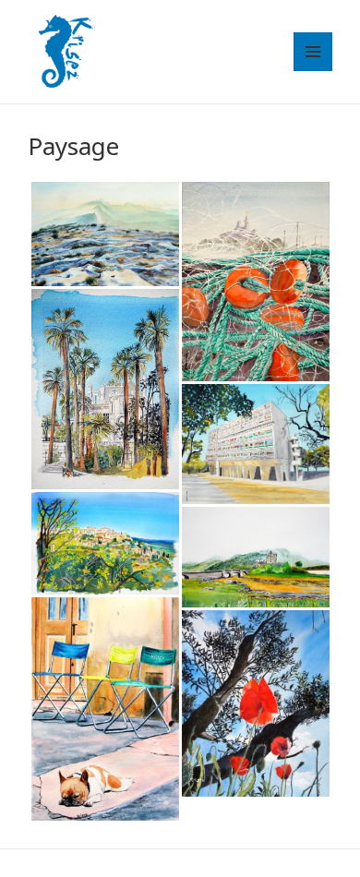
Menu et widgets (313, 70)
